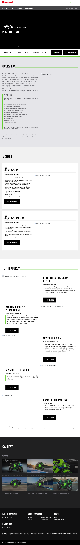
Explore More (50, 300)
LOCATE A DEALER (71, 53)
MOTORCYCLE (5, 8)
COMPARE (57, 53)
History (30, 517)
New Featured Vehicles (59, 519)
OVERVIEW (18, 53)
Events (55, 517)
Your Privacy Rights (21, 542)
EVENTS (76, 8)
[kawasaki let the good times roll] (7, 3)
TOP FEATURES (35, 53)
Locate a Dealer (6, 527)
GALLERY (44, 53)
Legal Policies (44, 519)
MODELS (26, 53)
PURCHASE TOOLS (69, 8)
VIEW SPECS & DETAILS (12, 201)
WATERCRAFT (28, 8)
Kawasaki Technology (46, 517)
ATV (13, 8)
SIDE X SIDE (19, 8)
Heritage (30, 519)
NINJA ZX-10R (7, 53)
